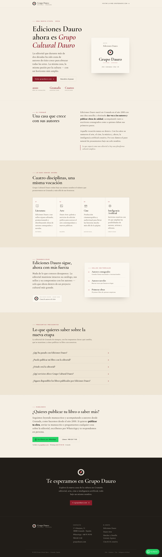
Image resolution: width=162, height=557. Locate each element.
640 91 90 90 (60, 445)
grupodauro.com (115, 3)
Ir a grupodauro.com (79, 503)
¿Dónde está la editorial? (44, 366)
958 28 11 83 (77, 538)
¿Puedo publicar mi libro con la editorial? (52, 359)
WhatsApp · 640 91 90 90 (82, 534)
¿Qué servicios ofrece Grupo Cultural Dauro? (53, 373)
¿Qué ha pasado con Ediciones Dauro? (50, 352)
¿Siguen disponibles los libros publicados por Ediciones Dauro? (61, 380)
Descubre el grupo (67, 79)
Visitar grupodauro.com (43, 79)
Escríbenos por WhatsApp (47, 439)
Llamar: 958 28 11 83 (69, 439)
